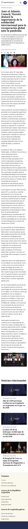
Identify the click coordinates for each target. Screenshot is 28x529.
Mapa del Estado (6, 504)
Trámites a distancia (7, 483)
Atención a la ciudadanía (8, 485)
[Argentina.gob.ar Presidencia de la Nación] (7, 2)
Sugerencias (5, 519)
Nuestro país (5, 496)
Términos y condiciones (8, 516)
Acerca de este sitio (7, 513)
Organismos (4, 502)
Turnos (3, 480)
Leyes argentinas (6, 499)
